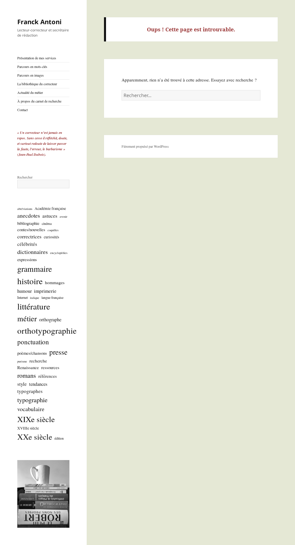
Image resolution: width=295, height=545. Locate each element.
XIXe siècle (36, 419)
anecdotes (28, 215)
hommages (55, 282)
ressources (50, 367)
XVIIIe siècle (28, 428)
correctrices (29, 236)
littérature (33, 306)
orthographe (50, 319)
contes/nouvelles (31, 229)
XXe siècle (34, 436)
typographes (30, 391)
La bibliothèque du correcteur (37, 83)
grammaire (34, 268)
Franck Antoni (39, 21)
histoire (30, 280)
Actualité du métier (30, 92)
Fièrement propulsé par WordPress (145, 146)
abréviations (24, 209)
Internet (22, 297)
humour (24, 291)
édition (59, 438)
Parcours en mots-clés (32, 66)
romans (26, 375)
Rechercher (25, 177)
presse (58, 352)
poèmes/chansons (32, 353)
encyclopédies (58, 253)
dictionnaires (32, 252)
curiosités (51, 237)
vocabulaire (30, 409)
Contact (22, 109)
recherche (38, 361)
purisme (22, 361)
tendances (38, 384)
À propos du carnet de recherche (39, 101)
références (47, 376)
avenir (63, 216)
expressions (27, 259)
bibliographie (28, 223)
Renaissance (28, 367)
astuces (49, 215)
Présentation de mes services (36, 58)
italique (34, 298)
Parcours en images (30, 75)
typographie (32, 399)
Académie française (50, 208)
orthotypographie (47, 330)
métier (27, 318)
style (22, 384)
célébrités (27, 244)
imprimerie (45, 291)
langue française (52, 297)
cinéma (47, 223)
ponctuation (33, 341)
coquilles (53, 230)
